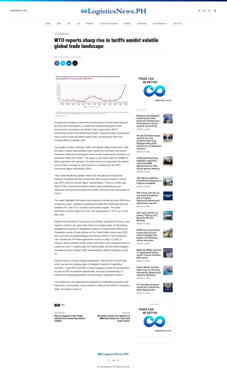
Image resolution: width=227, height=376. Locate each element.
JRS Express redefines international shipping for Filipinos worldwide (148, 181)
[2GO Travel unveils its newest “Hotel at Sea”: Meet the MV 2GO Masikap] (168, 215)
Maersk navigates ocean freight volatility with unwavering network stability (69, 318)
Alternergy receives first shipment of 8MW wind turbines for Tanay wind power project (113, 318)
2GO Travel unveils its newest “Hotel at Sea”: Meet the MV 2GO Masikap (147, 216)
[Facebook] (199, 11)
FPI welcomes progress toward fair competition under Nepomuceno (147, 287)
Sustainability (62, 34)
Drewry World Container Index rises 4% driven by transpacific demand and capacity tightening (148, 271)
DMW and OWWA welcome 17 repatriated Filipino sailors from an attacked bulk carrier (148, 254)
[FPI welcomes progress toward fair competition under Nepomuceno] (168, 287)
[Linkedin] (204, 11)
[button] (215, 11)
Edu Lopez (64, 57)
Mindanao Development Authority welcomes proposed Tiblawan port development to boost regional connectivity (147, 120)
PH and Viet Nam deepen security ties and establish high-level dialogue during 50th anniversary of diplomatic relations (149, 142)
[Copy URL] (75, 63)
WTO (63, 305)
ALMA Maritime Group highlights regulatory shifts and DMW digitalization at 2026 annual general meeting (147, 163)
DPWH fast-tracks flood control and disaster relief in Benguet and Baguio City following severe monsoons (147, 235)
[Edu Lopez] (56, 57)
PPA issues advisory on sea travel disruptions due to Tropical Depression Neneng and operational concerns (147, 198)
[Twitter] (209, 11)
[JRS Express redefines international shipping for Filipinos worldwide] (168, 181)
